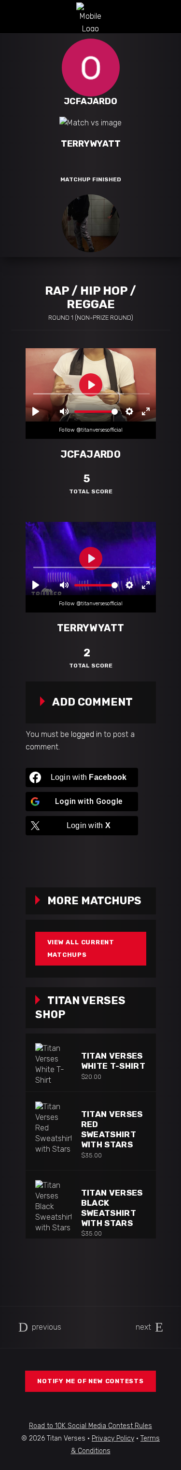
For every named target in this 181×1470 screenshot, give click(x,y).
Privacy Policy (113, 1438)
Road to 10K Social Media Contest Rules (90, 1426)
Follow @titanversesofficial (91, 430)
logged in (86, 734)
